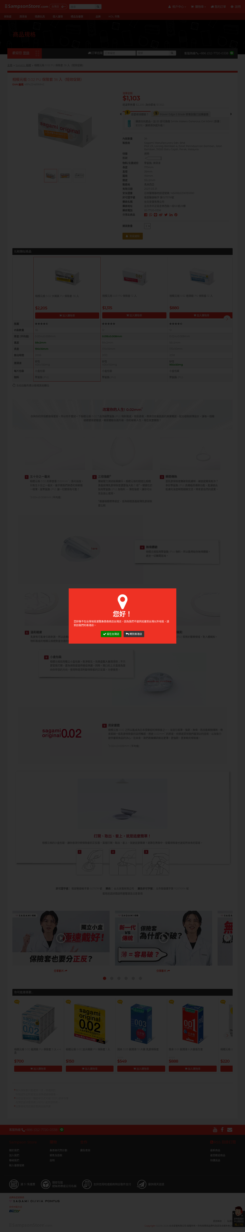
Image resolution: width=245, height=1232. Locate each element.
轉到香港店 (135, 634)
